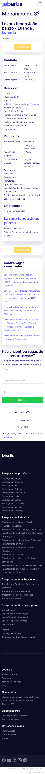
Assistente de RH (12, 335)
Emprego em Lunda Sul (13, 503)
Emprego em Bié (10, 485)
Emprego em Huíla (10, 496)
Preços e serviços (10, 719)
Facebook (24, 420)
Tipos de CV (8, 704)
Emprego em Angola (11, 633)
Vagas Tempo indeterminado (15, 617)
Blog (4, 685)
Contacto (6, 678)
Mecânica (8, 173)
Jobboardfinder (9, 734)
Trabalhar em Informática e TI (16, 591)
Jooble (5, 738)
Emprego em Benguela (12, 482)
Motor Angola (8, 731)
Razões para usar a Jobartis (15, 715)
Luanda (9, 32)
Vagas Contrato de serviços (15, 613)
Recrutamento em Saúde (13, 554)
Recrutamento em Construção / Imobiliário (22, 529)
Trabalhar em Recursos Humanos (17, 595)
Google (24, 427)
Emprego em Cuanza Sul (13, 492)
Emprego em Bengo (11, 478)
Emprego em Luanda (12, 500)
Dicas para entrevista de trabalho (18, 700)
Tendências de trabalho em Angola (18, 637)
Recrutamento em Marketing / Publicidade (22, 540)
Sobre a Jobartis (10, 674)
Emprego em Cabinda (12, 489)
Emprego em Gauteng (12, 510)
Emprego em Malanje (12, 507)
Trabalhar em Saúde (11, 598)
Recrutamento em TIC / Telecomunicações (22, 565)
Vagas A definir (9, 624)
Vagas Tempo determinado (14, 620)
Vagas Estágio (8, 610)
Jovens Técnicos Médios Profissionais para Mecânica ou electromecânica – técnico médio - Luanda (22, 294)
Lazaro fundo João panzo (21, 220)
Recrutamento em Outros (14, 544)
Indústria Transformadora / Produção (21, 104)
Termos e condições (11, 681)
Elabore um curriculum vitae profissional (21, 697)
